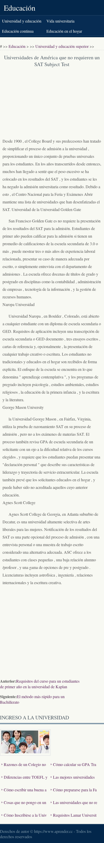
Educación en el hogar (64, 31)
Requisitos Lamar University (73, 818)
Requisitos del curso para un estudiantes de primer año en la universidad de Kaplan (40, 683)
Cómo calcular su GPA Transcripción (73, 768)
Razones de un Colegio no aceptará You (23, 768)
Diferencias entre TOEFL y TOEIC (24, 780)
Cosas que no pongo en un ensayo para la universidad (23, 806)
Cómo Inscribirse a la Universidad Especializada (24, 818)
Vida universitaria (60, 21)
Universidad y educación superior (62, 46)
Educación (19, 8)
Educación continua (18, 31)
